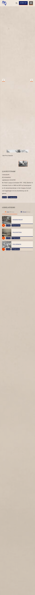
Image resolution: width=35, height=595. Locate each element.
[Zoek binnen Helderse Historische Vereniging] (31, 9)
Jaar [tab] (10, 212)
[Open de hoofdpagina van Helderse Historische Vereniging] (4, 3)
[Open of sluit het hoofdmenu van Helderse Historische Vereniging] (31, 3)
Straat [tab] (26, 212)
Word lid (23, 3)
